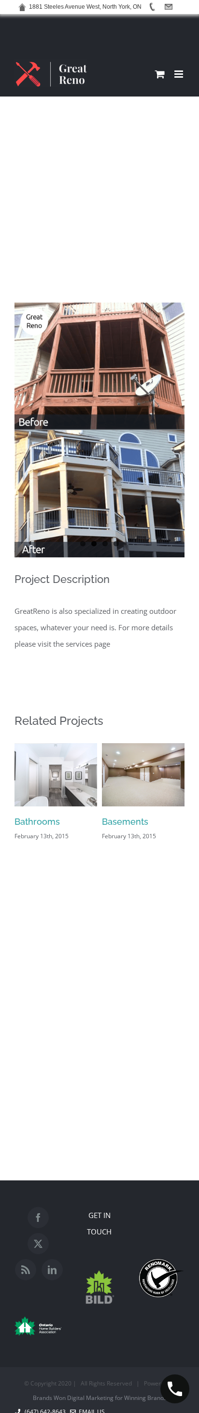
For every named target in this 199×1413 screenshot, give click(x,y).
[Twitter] (38, 1243)
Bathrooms (37, 822)
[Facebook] (38, 1217)
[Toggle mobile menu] (179, 74)
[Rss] (25, 1269)
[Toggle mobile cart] (160, 74)
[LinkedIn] (52, 1269)
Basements (125, 822)
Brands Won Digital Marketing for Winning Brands (100, 1398)
